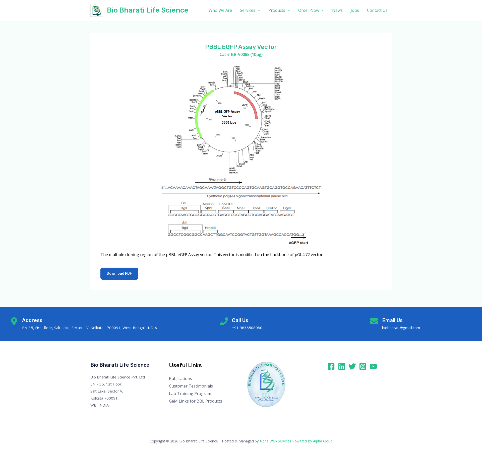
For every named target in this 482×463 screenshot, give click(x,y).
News (337, 10)
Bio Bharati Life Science (147, 10)
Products (276, 10)
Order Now (308, 10)
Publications (180, 378)
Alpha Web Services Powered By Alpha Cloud (296, 441)
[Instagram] (362, 366)
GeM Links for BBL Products (195, 401)
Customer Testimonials (191, 386)
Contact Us (377, 10)
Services (247, 10)
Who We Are (220, 10)
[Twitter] (352, 366)
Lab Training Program (190, 393)
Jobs (355, 10)
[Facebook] (331, 366)
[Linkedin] (341, 366)
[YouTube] (373, 366)
